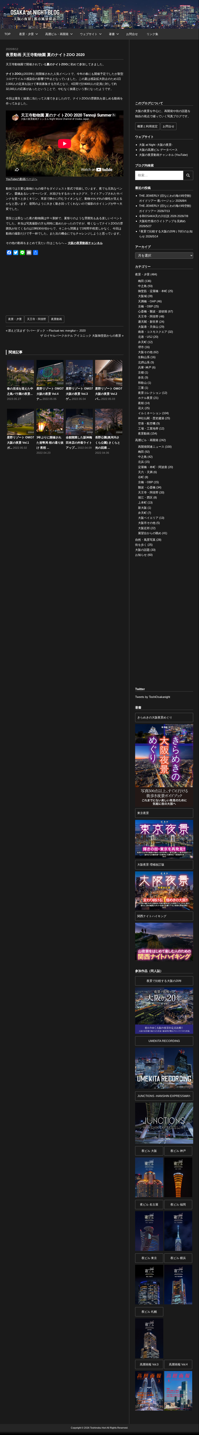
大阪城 (142, 296)
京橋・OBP (145, 306)
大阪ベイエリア (148, 517)
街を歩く (141, 544)
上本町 (142, 502)
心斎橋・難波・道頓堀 (152, 311)
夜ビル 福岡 (178, 1204)
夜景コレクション (149, 392)
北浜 (141, 461)
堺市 (141, 347)
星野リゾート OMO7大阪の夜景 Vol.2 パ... (108, 393)
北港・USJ (145, 336)
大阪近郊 (144, 528)
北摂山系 (144, 362)
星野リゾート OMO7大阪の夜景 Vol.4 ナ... (49, 393)
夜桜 (141, 403)
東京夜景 (143, 813)
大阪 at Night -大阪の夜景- (156, 144)
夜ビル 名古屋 (149, 1204)
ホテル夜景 (145, 397)
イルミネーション (149, 413)
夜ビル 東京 (149, 1258)
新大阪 (142, 507)
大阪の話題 (142, 549)
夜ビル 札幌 (149, 1311)
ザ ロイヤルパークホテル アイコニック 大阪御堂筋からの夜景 (80, 335)
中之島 (142, 286)
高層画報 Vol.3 (149, 1364)
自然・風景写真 (145, 539)
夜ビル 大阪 (149, 1150)
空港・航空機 (147, 423)
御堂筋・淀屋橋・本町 (152, 291)
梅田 (141, 281)
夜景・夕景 (26, 34)
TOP (7, 34)
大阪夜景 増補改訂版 (150, 864)
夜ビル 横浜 (178, 1258)
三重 (141, 387)
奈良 (141, 377)
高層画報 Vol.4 (178, 1364)
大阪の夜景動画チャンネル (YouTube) (163, 154)
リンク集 (152, 34)
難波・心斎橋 (147, 487)
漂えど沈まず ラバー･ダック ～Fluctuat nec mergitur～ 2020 (47, 330)
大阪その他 (145, 352)
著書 (112, 34)
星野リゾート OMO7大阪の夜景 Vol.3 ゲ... (79, 393)
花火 (141, 408)
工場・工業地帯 (148, 428)
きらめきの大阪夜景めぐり (154, 717)
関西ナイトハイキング (151, 916)
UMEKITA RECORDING (164, 1041)
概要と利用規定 (147, 126)
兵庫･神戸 (144, 367)
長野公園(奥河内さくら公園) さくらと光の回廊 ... (107, 442)
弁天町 (142, 342)
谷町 (141, 477)
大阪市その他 (147, 522)
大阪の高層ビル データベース (158, 149)
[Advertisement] (38, 287)
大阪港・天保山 (148, 326)
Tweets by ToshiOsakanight (152, 697)
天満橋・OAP (147, 301)
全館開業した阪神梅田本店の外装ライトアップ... (79, 442)
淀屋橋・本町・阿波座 (152, 467)
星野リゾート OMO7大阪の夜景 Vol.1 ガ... (20, 442)
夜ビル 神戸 (178, 1150)
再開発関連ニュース (151, 446)
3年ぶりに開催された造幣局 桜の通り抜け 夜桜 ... (49, 442)
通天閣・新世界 (148, 321)
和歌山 (142, 382)
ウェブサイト (88, 34)
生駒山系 (144, 357)
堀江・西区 (145, 497)
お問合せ (132, 34)
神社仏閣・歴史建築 (151, 418)
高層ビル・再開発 (57, 34)
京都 (141, 372)
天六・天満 (145, 472)
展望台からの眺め (149, 533)
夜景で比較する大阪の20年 (164, 980)
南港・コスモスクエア (152, 331)
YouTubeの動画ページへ (21, 179)
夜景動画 (56, 319)
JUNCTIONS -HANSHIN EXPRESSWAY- (164, 1096)
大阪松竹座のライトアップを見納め (162, 221)
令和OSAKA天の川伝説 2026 (157, 216)
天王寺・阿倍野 (36, 319)
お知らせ (141, 554)
